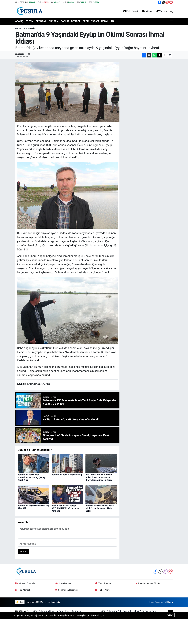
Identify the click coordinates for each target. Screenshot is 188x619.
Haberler (20, 28)
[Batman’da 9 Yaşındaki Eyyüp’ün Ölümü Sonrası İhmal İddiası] (67, 92)
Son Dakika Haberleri (68, 590)
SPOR (86, 21)
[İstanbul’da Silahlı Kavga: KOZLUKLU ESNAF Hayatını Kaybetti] (67, 494)
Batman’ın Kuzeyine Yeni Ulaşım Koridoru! (60, 611)
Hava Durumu (65, 583)
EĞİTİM (29, 21)
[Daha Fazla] (159, 55)
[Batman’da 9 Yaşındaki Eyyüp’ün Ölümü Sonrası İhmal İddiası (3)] (67, 195)
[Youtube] (170, 571)
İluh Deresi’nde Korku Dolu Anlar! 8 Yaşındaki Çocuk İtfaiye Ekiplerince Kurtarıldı (99, 477)
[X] (160, 571)
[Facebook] (155, 571)
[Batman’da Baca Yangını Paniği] (67, 463)
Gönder (23, 551)
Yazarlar (163, 11)
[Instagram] (165, 571)
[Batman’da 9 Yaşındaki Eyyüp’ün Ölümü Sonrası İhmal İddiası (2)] (67, 310)
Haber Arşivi (104, 590)
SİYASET (75, 21)
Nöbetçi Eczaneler (27, 583)
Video (149, 11)
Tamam (170, 615)
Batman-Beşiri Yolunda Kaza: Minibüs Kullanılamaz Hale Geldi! (99, 508)
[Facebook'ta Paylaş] (144, 55)
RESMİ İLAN (107, 21)
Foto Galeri (132, 11)
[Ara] (171, 11)
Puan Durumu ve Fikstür (149, 583)
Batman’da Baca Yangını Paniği (67, 474)
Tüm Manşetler (25, 590)
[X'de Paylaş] (149, 55)
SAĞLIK (65, 21)
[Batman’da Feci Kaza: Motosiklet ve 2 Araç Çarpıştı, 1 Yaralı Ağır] (33, 463)
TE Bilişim (168, 602)
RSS (21, 602)
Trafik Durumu (104, 583)
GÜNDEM (53, 21)
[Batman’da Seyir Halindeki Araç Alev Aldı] (33, 494)
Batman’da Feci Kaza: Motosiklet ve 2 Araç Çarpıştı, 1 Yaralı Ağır (33, 477)
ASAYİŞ (19, 21)
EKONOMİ (41, 21)
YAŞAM (95, 21)
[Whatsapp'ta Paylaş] (154, 55)
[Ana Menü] (171, 21)
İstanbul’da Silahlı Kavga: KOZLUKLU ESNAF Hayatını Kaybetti (65, 508)
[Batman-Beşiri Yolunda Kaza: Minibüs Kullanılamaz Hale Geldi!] (101, 494)
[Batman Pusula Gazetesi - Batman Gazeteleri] (28, 11)
